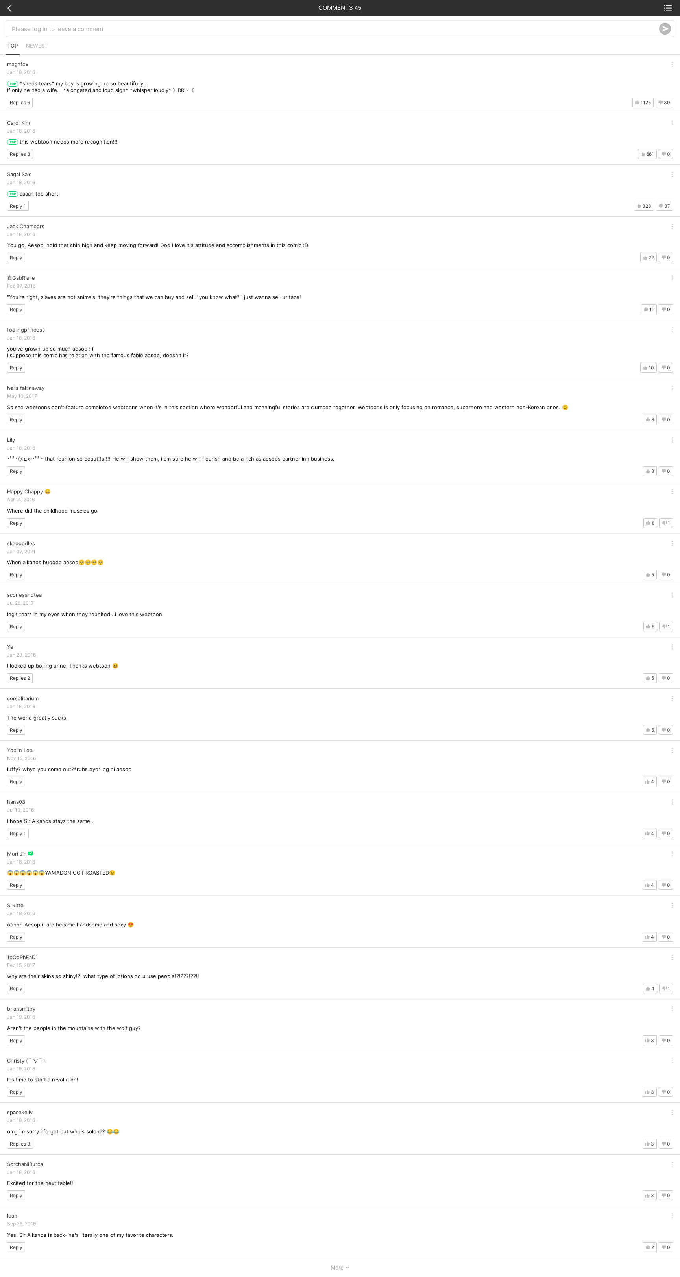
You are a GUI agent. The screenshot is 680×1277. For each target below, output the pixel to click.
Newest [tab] (37, 45)
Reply (16, 257)
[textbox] (335, 29)
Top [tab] (12, 45)
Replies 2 (20, 678)
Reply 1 (18, 206)
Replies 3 (20, 154)
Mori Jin (17, 854)
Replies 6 (20, 102)
